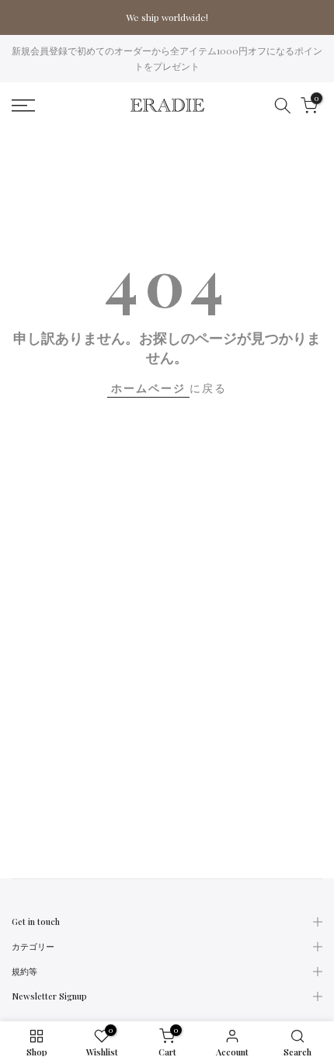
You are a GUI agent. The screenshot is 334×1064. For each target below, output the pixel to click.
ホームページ (148, 388)
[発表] (167, 17)
